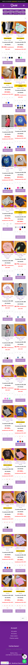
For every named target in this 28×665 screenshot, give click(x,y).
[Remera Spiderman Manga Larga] (20, 330)
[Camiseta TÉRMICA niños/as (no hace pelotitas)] (20, 371)
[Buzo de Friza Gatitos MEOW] (8, 497)
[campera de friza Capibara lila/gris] (20, 540)
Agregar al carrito (7, 62)
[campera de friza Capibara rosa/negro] (20, 454)
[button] (24, 661)
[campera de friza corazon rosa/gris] (20, 581)
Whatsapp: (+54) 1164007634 (14, 649)
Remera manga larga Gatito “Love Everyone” (7, 256)
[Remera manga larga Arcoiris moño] (8, 289)
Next (23, 618)
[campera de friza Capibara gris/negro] (8, 411)
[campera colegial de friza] (20, 201)
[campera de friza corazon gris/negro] (8, 581)
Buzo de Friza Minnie (7, 128)
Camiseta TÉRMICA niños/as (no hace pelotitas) (20, 380)
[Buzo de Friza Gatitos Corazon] (20, 160)
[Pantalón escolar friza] (20, 72)
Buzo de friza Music (20, 127)
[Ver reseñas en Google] (5, 663)
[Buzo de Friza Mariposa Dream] (8, 454)
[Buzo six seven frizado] (20, 411)
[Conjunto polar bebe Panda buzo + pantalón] (8, 201)
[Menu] (3, 5)
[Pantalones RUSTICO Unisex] (8, 27)
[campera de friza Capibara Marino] (20, 497)
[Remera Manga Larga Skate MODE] (20, 247)
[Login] (23, 5)
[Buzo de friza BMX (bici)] (8, 540)
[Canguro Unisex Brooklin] (20, 27)
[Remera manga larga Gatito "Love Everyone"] (8, 247)
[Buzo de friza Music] (20, 120)
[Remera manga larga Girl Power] (8, 371)
